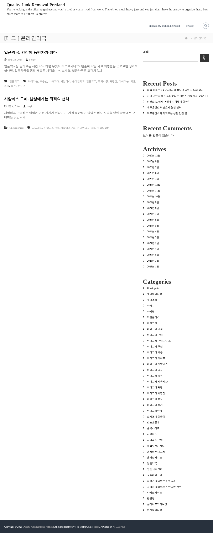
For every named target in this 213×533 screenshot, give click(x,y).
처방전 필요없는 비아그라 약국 (164, 486)
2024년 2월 (153, 243)
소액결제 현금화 (156, 416)
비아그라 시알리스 (157, 364)
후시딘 (21, 85)
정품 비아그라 (155, 469)
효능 (13, 85)
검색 (146, 51)
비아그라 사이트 (156, 358)
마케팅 (151, 311)
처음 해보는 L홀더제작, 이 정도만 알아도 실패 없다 (175, 89)
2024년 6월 (153, 219)
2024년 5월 (153, 225)
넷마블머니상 (154, 293)
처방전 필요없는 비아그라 (161, 480)
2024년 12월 (153, 184)
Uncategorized (16, 127)
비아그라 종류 (155, 375)
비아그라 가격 (155, 329)
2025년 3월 (153, 179)
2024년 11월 (153, 190)
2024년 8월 (153, 208)
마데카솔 (33, 81)
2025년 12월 (153, 155)
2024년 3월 (153, 237)
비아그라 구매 (155, 334)
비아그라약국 (154, 410)
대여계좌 (152, 299)
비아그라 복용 (155, 352)
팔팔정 (151, 498)
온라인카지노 (154, 457)
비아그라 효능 (155, 399)
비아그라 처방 (155, 387)
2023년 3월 (153, 260)
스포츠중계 (153, 422)
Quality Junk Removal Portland (36, 4)
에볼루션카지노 (156, 445)
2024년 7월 (153, 214)
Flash (96, 526)
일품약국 (14, 81)
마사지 (151, 305)
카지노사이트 (154, 492)
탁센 (132, 81)
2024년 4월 (153, 231)
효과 (6, 85)
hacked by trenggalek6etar (164, 25)
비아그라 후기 (155, 404)
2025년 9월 (153, 161)
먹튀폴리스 (153, 317)
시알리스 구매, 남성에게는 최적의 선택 (36, 99)
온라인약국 (78, 81)
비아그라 (54, 81)
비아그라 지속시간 (157, 381)
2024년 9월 (153, 202)
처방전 (113, 81)
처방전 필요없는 (100, 127)
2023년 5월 (153, 254)
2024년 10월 (153, 196)
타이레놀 (124, 81)
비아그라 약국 (155, 369)
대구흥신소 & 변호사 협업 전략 (164, 107)
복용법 (43, 81)
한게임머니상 (154, 510)
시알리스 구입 (155, 439)
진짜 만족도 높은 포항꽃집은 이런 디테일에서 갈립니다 (177, 95)
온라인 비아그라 (156, 451)
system (190, 25)
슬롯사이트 (153, 428)
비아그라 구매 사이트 (159, 340)
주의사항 (103, 81)
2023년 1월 (153, 266)
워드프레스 (119, 526)
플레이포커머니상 (157, 504)
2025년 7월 (153, 167)
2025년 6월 (153, 173)
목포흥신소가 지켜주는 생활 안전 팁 (167, 113)
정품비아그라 (154, 475)
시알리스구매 (51, 127)
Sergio (32, 59)
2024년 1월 (153, 249)
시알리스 (66, 81)
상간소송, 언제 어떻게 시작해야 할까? (168, 101)
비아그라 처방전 (156, 393)
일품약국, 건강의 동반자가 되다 (30, 52)
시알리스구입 (68, 127)
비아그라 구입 (155, 346)
